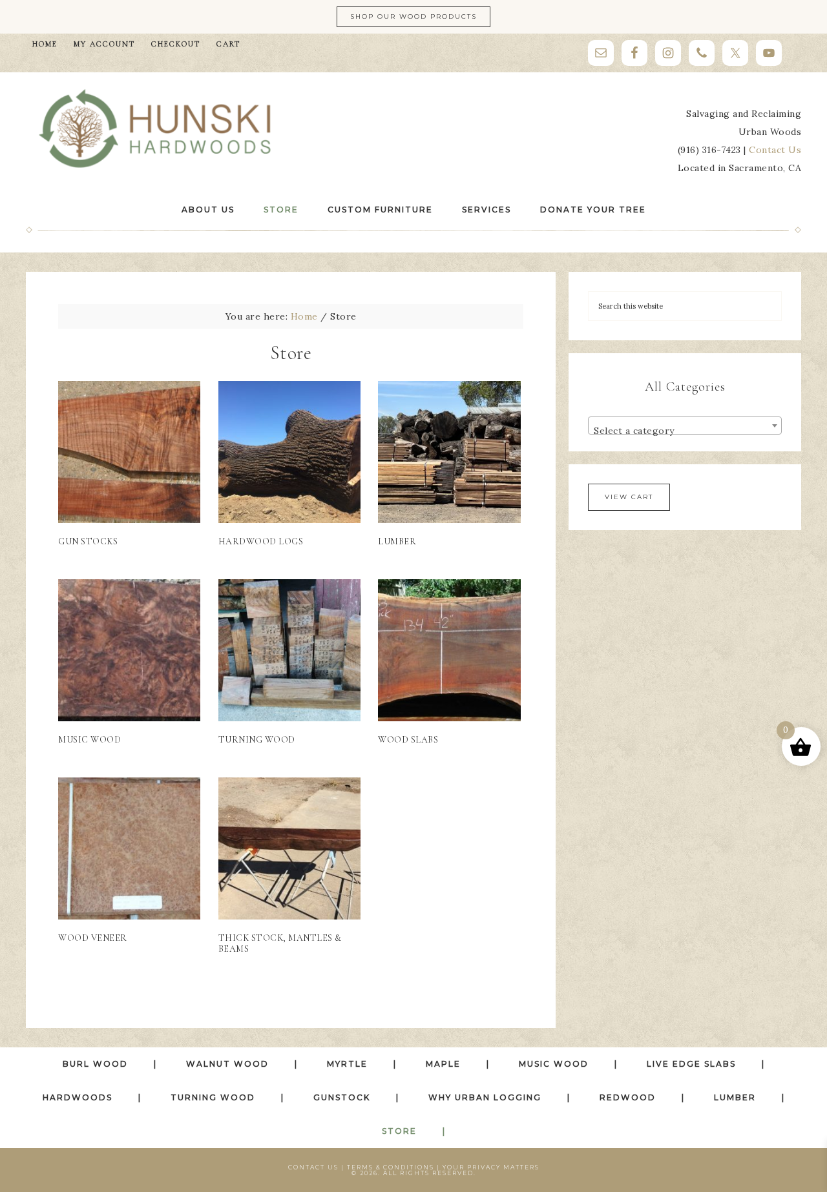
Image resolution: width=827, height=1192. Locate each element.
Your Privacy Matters (491, 1167)
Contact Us (775, 150)
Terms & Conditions (390, 1167)
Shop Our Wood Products (413, 16)
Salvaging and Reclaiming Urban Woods (155, 128)
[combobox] (685, 425)
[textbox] (685, 430)
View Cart (629, 497)
